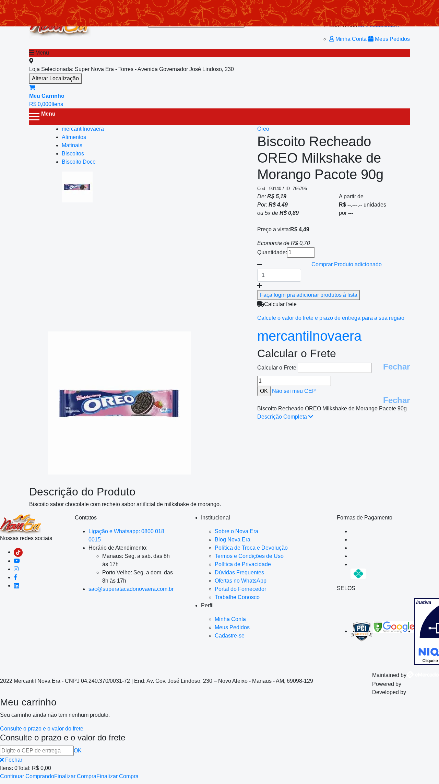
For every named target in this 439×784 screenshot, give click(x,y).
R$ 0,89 (289, 213)
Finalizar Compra (75, 776)
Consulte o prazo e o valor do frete (41, 729)
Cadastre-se (230, 636)
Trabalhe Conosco (237, 597)
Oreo (263, 129)
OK (78, 750)
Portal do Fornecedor (240, 589)
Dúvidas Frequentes (239, 572)
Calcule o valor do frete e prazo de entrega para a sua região (330, 318)
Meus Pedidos (391, 39)
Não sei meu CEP (294, 391)
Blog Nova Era (232, 539)
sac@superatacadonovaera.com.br (131, 589)
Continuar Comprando (27, 776)
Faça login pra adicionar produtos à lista (308, 295)
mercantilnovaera (309, 335)
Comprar (346, 264)
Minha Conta (351, 39)
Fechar (396, 366)
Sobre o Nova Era (236, 531)
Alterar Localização (55, 78)
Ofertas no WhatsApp (240, 581)
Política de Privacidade (243, 564)
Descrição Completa (282, 417)
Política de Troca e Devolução (251, 548)
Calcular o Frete (277, 368)
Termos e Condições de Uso (249, 556)
